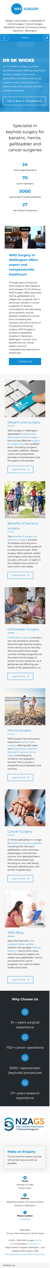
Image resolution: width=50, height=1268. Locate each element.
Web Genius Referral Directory (29, 1254)
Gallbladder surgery (18, 637)
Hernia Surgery (20, 730)
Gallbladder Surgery (23, 629)
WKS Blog (15, 933)
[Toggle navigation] (4, 38)
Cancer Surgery (20, 831)
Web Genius (33, 1244)
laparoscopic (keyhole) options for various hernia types (22, 752)
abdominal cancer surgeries (25, 843)
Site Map (9, 1254)
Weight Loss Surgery (24, 422)
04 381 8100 (25, 1219)
